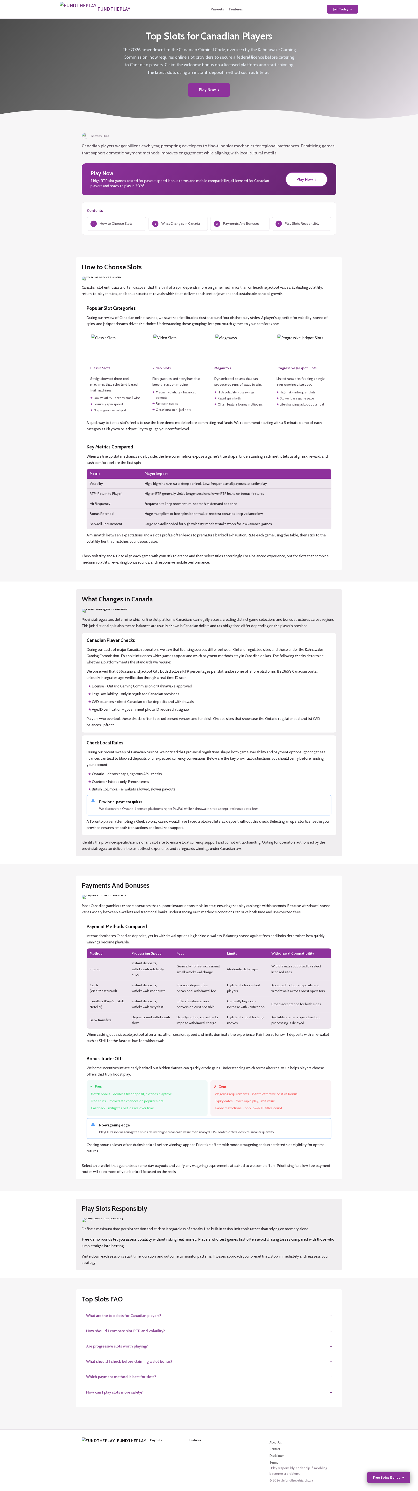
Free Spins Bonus (386, 1477)
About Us (275, 1442)
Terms (273, 1462)
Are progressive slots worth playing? (117, 1346)
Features (236, 9)
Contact (274, 1449)
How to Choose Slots (116, 223)
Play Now (207, 89)
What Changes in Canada (180, 223)
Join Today (340, 9)
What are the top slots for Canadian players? (123, 1315)
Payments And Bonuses (241, 223)
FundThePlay (129, 1440)
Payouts (217, 9)
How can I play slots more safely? (114, 1392)
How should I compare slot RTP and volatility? (125, 1331)
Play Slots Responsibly (302, 223)
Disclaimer (276, 1456)
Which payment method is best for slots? (121, 1376)
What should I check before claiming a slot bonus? (129, 1361)
